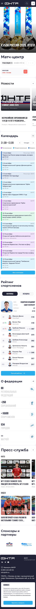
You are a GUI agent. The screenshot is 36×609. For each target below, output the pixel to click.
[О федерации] (33, 381)
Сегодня (26, 143)
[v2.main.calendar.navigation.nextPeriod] (33, 143)
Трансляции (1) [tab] (7, 63)
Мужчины (10, 294)
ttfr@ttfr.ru (5, 572)
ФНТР (26, 558)
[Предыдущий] (28, 63)
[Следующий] (32, 63)
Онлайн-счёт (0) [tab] (19, 63)
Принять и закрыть (18, 603)
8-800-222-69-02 (7, 570)
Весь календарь (18, 272)
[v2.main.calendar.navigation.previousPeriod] (20, 143)
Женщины (26, 294)
